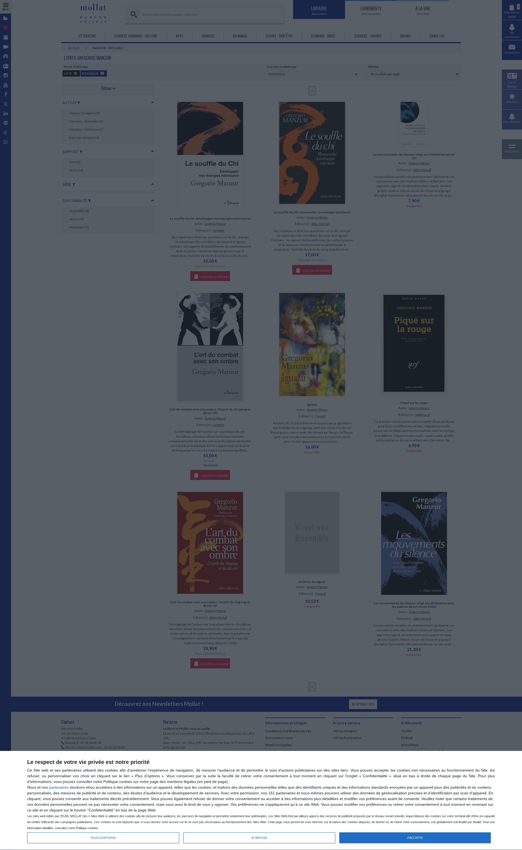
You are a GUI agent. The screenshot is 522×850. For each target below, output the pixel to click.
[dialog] (261, 800)
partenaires (59, 787)
